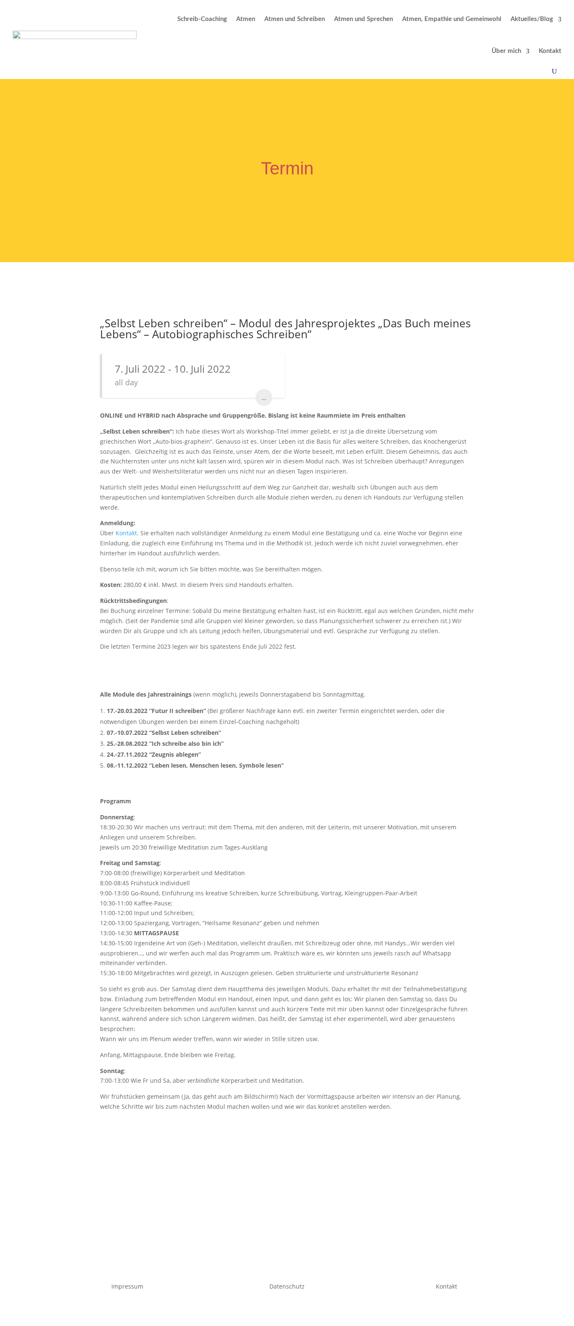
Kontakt (550, 51)
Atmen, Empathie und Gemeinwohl (451, 19)
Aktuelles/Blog (532, 19)
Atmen (245, 19)
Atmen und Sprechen (363, 19)
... (263, 397)
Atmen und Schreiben (294, 19)
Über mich (506, 51)
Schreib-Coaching (202, 19)
